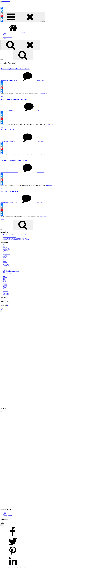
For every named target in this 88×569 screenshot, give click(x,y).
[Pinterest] (44, 88)
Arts (4, 244)
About (4, 34)
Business (5, 247)
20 (7, 305)
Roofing (4, 287)
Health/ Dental (6, 265)
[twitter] (12, 545)
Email (2, 523)
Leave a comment (40, 80)
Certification (5, 250)
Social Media (5, 291)
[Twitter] (44, 84)
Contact (4, 38)
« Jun (2, 309)
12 (6, 304)
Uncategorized (6, 293)
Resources (5, 285)
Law (4, 276)
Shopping (5, 288)
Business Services (6, 248)
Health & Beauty (6, 264)
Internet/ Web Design (7, 273)
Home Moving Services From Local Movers (15, 69)
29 (1, 308)
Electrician (5, 256)
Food (4, 258)
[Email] (44, 86)
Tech (4, 292)
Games (4, 261)
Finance (4, 257)
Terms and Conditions (7, 37)
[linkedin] (12, 565)
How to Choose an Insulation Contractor (14, 99)
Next (3, 219)
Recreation (5, 283)
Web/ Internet (6, 294)
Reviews (5, 286)
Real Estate (5, 281)
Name (2, 522)
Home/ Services (6, 270)
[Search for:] (7, 59)
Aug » (4, 309)
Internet (4, 272)
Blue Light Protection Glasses (10, 191)
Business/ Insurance (7, 249)
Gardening (5, 262)
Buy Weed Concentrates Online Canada (14, 160)
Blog (2, 157)
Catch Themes (27, 567)
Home (23, 32)
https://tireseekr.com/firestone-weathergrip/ (11, 271)
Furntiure (5, 259)
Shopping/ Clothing (7, 289)
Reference (5, 284)
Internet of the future (12, 567)
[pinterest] (12, 555)
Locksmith (5, 277)
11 (5, 304)
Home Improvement (7, 269)
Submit (2, 525)
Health (2, 127)
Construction (5, 251)
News (4, 279)
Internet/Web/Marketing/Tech (9, 274)
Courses (4, 252)
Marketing (5, 278)
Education (5, 255)
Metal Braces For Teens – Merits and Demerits (16, 130)
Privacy (4, 35)
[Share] (44, 92)
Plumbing (5, 280)
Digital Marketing (6, 254)
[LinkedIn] (44, 90)
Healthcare (5, 266)
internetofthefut (4, 80)
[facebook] (12, 536)
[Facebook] (44, 82)
